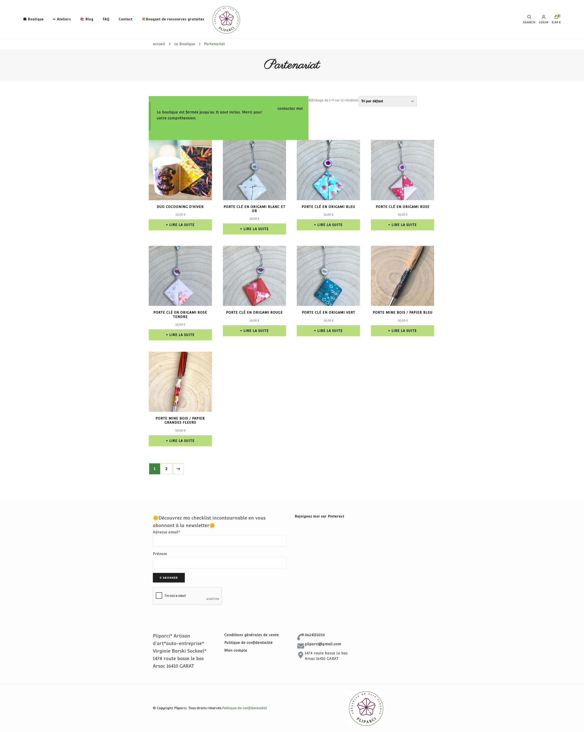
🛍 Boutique (33, 19)
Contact (126, 19)
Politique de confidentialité (248, 642)
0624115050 (315, 635)
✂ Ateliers (62, 19)
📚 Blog (87, 19)
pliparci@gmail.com (323, 644)
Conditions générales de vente (251, 635)
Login (543, 22)
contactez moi (290, 108)
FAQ (106, 19)
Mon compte (235, 650)
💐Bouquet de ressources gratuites (173, 19)
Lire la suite (182, 225)
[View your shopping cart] (556, 18)
